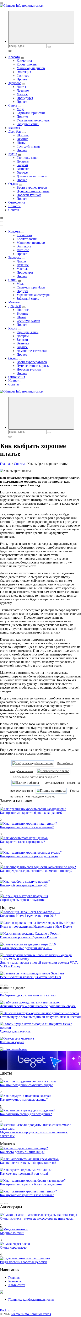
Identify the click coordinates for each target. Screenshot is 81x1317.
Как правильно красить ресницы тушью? (29, 856)
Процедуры (25, 98)
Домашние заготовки (32, 176)
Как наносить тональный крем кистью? (28, 1162)
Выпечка (23, 169)
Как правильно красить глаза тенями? (27, 827)
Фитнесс (23, 75)
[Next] (5, 985)
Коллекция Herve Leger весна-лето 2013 (28, 915)
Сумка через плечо (13, 1247)
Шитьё (21, 142)
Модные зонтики (12, 1233)
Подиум (22, 116)
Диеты (21, 86)
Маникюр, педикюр (31, 68)
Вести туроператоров (32, 187)
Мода (20, 109)
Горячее (22, 172)
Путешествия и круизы (33, 191)
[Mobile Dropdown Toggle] (22, 58)
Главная (14, 1277)
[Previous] (1, 985)
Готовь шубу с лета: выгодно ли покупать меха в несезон (40, 1017)
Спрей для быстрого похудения (22, 899)
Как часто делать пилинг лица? (22, 1152)
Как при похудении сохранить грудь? (26, 1085)
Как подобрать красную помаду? (23, 885)
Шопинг (23, 135)
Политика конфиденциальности (31, 1299)
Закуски (22, 165)
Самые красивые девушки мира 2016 (26, 948)
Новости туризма (29, 195)
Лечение (23, 90)
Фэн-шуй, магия (28, 146)
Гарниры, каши (27, 157)
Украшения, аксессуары (33, 120)
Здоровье (14, 83)
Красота (14, 57)
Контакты (15, 1281)
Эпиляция (24, 72)
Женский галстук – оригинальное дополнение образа (38, 1006)
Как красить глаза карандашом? (22, 841)
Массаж (22, 94)
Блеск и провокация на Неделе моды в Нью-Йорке (36, 926)
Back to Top (8, 1310)
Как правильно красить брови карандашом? (31, 812)
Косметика (24, 60)
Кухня (12, 154)
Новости (14, 206)
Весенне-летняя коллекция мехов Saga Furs (30, 977)
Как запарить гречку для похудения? (26, 1114)
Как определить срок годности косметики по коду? (36, 870)
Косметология (27, 64)
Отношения (16, 202)
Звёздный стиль (28, 124)
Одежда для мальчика (15, 1031)
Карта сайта (16, 1285)
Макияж (14, 128)
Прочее (22, 79)
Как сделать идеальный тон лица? (24, 1173)
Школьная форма (12, 1042)
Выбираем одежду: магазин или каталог (28, 995)
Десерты (23, 161)
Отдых (13, 183)
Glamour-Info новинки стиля (31, 1314)
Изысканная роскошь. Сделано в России (28, 937)
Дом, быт (14, 131)
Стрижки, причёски (31, 113)
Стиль (12, 105)
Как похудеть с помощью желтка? (24, 1099)
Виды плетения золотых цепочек (23, 1262)
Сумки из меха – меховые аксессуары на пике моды (37, 1218)
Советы (13, 210)
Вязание (22, 139)
